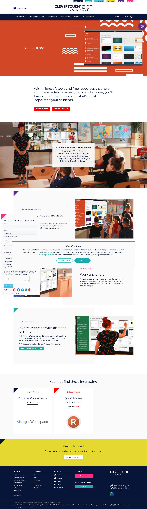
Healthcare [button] (66, 17)
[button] (34, 8)
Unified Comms (18, 490)
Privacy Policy (76, 505)
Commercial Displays (19, 480)
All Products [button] (88, 17)
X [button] (37, 216)
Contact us (83, 476)
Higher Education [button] (37, 17)
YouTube (59, 475)
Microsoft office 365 (61, 109)
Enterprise (36, 475)
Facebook (59, 478)
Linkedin (59, 484)
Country (6, 230)
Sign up (83, 486)
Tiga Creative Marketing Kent (26, 507)
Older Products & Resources (122, 505)
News (117, 17)
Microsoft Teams (42, 109)
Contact (130, 1)
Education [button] (20, 17)
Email (5, 223)
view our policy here (46, 255)
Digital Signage (18, 482)
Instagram (60, 487)
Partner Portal (99, 1)
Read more (31, 403)
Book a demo (110, 1)
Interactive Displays (19, 477)
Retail (35, 477)
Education (8, 239)
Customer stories (38, 485)
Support (88, 1)
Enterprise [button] (52, 17)
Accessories (17, 493)
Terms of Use (69, 505)
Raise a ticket (78, 1)
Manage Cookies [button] (64, 260)
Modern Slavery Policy (108, 505)
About (125, 17)
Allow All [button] (82, 260)
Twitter (59, 481)
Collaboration (17, 495)
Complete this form (72, 457)
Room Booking (18, 485)
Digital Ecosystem (18, 475)
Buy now (121, 1)
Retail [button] (76, 17)
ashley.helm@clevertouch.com (31, 348)
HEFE (35, 482)
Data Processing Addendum (95, 505)
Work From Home (39, 488)
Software (16, 488)
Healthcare (37, 480)
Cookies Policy (84, 505)
